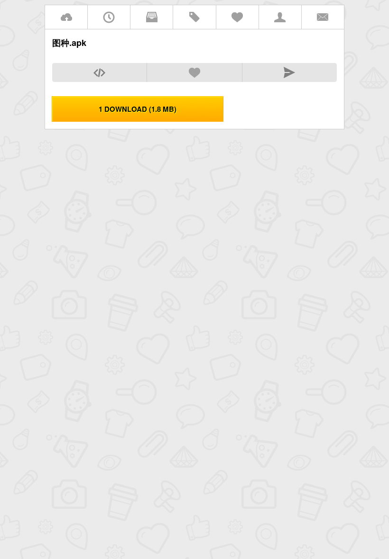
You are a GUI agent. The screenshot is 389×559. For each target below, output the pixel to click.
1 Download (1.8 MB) (137, 109)
